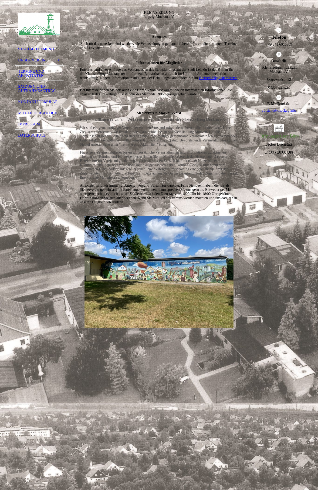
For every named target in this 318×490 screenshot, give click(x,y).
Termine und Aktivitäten (31, 73)
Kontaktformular (38, 102)
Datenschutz (32, 135)
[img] (39, 23)
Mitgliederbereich (38, 113)
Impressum (29, 124)
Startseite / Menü (36, 49)
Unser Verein (32, 60)
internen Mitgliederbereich (218, 78)
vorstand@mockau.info (279, 110)
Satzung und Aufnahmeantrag (37, 88)
